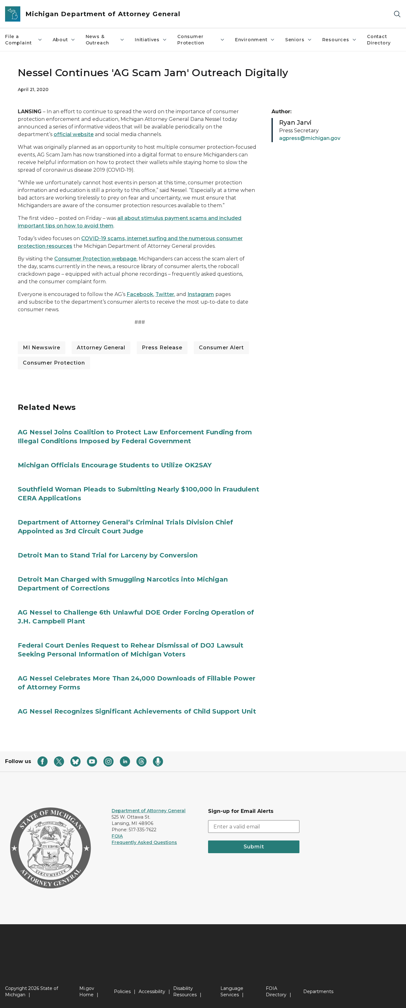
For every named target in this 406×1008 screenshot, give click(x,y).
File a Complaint (18, 40)
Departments (318, 991)
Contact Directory (379, 40)
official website (74, 134)
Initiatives (147, 40)
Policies (122, 991)
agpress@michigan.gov (309, 138)
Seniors (294, 40)
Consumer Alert (221, 348)
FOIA (117, 836)
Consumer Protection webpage (95, 259)
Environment (251, 40)
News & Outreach (97, 40)
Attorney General (101, 348)
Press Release (162, 348)
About (60, 40)
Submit (254, 847)
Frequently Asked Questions (144, 842)
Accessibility (152, 991)
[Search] (397, 14)
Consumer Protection (190, 40)
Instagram (200, 294)
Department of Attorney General (149, 811)
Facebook (140, 294)
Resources (335, 40)
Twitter (164, 294)
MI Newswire (41, 348)
